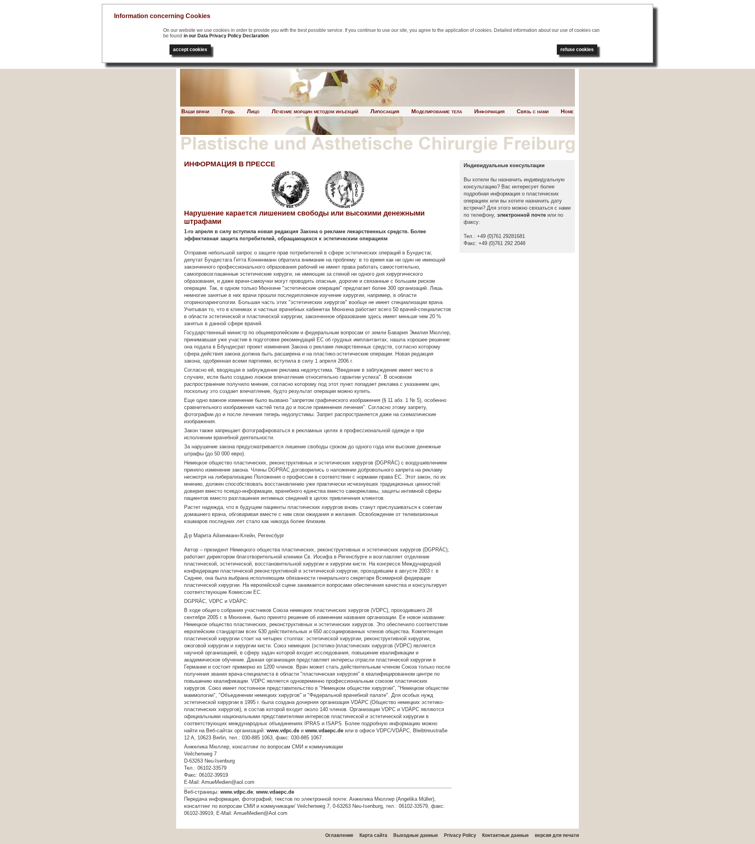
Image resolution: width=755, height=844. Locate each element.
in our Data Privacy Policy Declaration (226, 36)
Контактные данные (505, 835)
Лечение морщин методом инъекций (315, 111)
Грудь (228, 111)
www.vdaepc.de (324, 730)
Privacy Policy (460, 835)
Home (567, 111)
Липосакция (384, 111)
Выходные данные (415, 835)
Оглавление (339, 835)
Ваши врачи (195, 111)
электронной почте (521, 215)
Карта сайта (373, 835)
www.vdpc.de (283, 730)
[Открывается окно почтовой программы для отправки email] (496, 215)
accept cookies (190, 49)
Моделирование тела (436, 111)
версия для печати (557, 835)
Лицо (253, 111)
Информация (489, 111)
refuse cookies (577, 49)
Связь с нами (533, 111)
